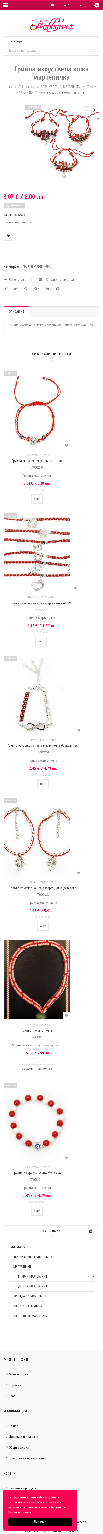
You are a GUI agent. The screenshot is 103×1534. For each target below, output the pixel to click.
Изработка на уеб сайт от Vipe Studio (51, 1531)
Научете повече (19, 1512)
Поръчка (15, 1385)
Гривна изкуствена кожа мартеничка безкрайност (43, 746)
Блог (12, 1396)
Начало (11, 86)
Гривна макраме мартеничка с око (37, 461)
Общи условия (19, 1448)
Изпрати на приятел (59, 279)
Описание (16, 312)
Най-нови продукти (22, 1488)
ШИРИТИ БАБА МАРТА (27, 1306)
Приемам (40, 1521)
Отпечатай (16, 279)
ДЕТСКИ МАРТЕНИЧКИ (32, 1286)
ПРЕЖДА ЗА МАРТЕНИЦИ (29, 1296)
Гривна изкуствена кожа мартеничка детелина (43, 888)
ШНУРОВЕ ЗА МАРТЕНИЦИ (30, 1316)
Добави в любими (8, 236)
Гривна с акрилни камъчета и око (37, 1173)
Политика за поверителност (28, 1458)
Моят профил (18, 1374)
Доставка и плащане (24, 1437)
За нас (13, 1426)
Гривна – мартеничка (37, 1031)
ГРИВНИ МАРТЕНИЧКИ (32, 1277)
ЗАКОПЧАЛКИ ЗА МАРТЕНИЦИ (32, 1257)
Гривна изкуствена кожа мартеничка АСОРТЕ (41, 603)
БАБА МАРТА (49, 86)
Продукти (28, 86)
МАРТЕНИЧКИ (71, 86)
